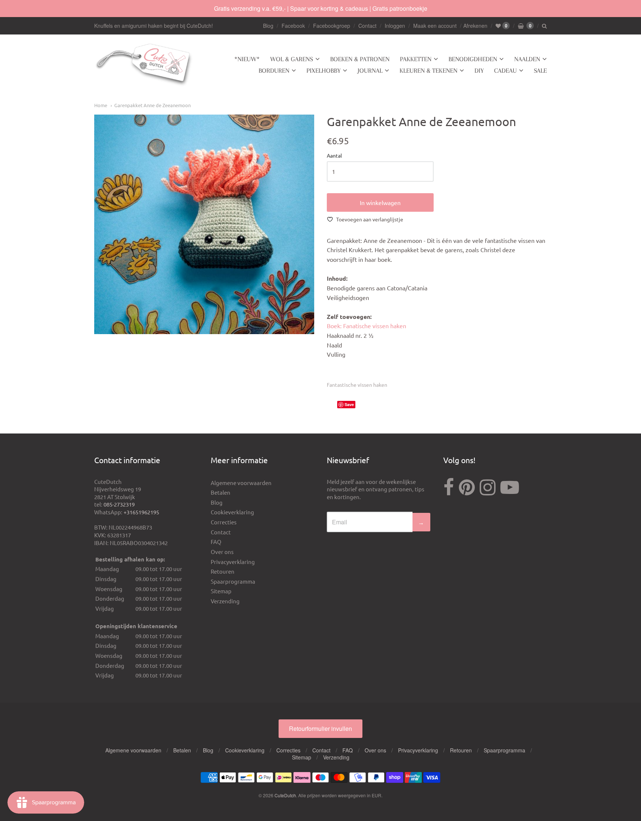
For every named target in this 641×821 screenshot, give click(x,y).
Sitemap (221, 590)
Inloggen (395, 25)
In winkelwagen (380, 202)
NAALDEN (527, 59)
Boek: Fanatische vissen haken (366, 325)
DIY (479, 70)
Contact (367, 25)
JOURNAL (370, 70)
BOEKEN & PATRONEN (359, 59)
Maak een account (435, 25)
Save (349, 404)
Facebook (293, 25)
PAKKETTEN (415, 59)
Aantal (334, 156)
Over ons (222, 551)
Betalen (220, 492)
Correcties (224, 521)
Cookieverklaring (232, 511)
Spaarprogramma (233, 581)
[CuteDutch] (144, 65)
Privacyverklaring (233, 561)
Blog (268, 25)
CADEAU (505, 70)
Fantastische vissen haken (357, 384)
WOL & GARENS (291, 59)
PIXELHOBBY (323, 70)
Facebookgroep (331, 25)
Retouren (222, 571)
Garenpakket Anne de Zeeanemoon (152, 105)
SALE (540, 70)
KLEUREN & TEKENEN (428, 70)
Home (100, 105)
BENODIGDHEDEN (472, 59)
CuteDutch (285, 795)
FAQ (216, 541)
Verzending (225, 600)
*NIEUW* (247, 59)
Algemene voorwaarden (241, 482)
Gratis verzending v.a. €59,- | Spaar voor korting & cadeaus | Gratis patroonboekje (320, 8)
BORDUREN (274, 70)
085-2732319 (119, 504)
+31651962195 (141, 511)
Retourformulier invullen (320, 728)
